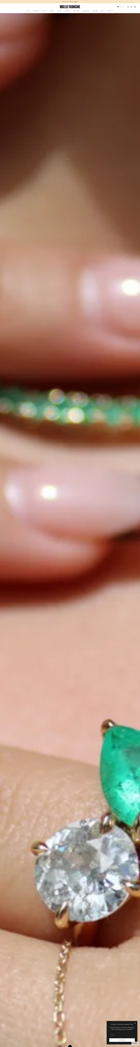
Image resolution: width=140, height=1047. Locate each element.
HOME (28, 11)
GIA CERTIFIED (85, 11)
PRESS (102, 11)
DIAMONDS (67, 11)
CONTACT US (110, 11)
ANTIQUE (52, 11)
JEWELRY (45, 11)
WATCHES (59, 11)
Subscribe (122, 1040)
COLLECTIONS (36, 11)
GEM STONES (76, 11)
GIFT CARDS (95, 11)
